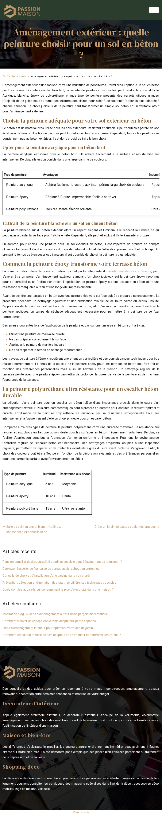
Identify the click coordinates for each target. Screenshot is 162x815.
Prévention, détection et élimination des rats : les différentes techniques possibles (59, 582)
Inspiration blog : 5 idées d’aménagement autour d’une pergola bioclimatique (55, 614)
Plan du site (81, 812)
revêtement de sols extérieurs (129, 271)
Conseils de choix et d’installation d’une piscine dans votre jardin (47, 576)
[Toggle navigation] (154, 10)
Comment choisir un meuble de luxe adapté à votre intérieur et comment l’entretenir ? (62, 635)
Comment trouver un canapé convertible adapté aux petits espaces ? (50, 621)
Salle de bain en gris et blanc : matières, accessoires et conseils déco (33, 529)
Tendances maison (18, 76)
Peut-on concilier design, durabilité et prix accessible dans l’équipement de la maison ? (62, 562)
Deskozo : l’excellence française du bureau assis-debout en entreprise (51, 569)
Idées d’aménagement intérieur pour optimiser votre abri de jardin (48, 628)
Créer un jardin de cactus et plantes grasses (125, 527)
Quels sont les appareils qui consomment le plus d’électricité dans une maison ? (58, 589)
